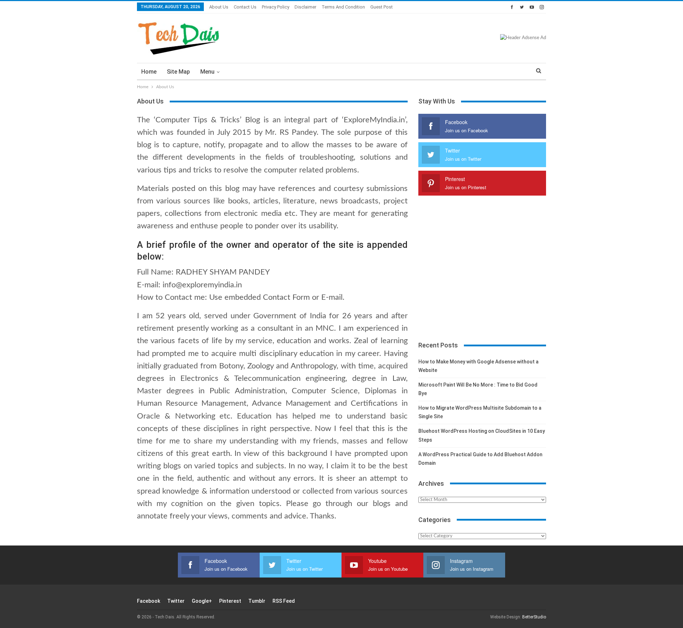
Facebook (148, 601)
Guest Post (381, 7)
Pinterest (230, 601)
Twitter (176, 601)
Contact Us (245, 7)
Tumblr (256, 601)
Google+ (202, 601)
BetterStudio (534, 616)
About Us (218, 7)
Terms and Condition (343, 7)
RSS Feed (283, 601)
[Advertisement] (482, 271)
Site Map (178, 71)
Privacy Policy (275, 7)
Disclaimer (305, 7)
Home (149, 71)
